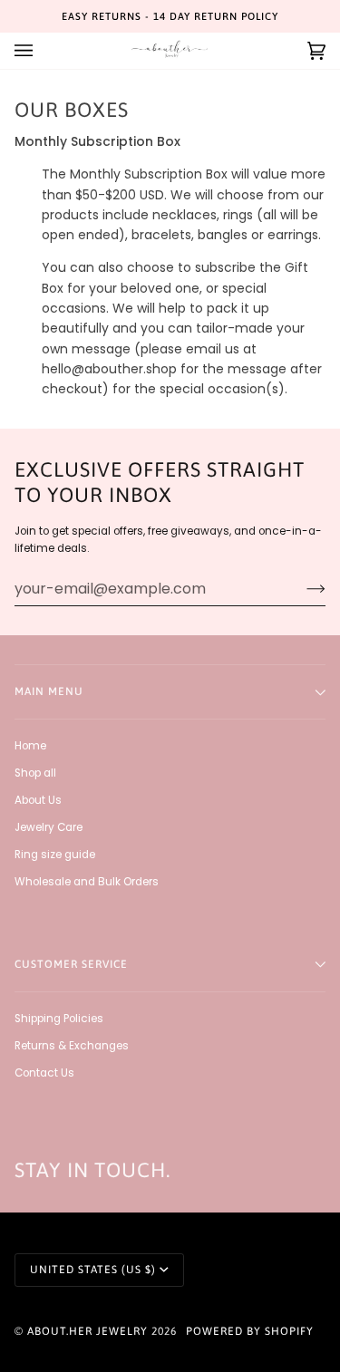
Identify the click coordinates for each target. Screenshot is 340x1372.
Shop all (35, 773)
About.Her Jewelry (87, 1331)
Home (30, 746)
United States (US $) (93, 1269)
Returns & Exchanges (72, 1046)
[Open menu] (42, 51)
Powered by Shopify (250, 1331)
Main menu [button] (49, 691)
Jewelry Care (49, 827)
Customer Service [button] (71, 964)
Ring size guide (55, 854)
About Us (38, 800)
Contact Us (44, 1073)
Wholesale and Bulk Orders (87, 881)
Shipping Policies (59, 1018)
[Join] (301, 589)
